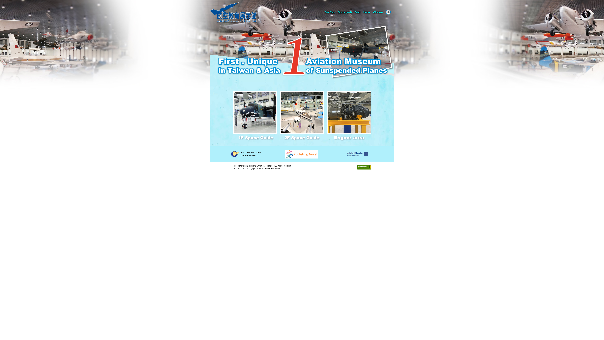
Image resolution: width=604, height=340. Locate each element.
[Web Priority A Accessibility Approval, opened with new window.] (364, 167)
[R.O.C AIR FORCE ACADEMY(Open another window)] (246, 153)
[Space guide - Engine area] (349, 115)
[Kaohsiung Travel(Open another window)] (301, 154)
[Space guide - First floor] (255, 115)
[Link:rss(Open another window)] (388, 11)
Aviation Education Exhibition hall (241, 12)
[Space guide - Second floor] (302, 115)
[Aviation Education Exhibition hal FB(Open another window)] (357, 154)
